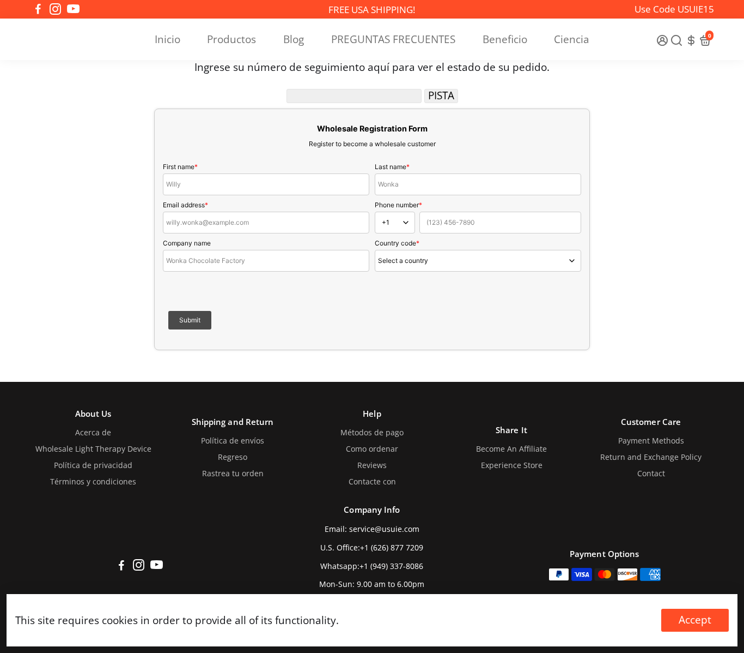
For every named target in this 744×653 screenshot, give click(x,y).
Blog (293, 39)
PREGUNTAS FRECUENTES (393, 39)
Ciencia (571, 39)
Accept (695, 620)
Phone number (398, 205)
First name (180, 167)
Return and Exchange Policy (651, 457)
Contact (651, 473)
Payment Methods (651, 441)
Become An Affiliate (511, 449)
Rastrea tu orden (233, 473)
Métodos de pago (372, 433)
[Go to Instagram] (55, 9)
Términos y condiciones (93, 482)
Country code (397, 243)
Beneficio (505, 39)
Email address (185, 205)
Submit (189, 320)
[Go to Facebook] (38, 9)
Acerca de (93, 433)
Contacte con (372, 482)
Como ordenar (372, 449)
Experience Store (511, 465)
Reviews (372, 465)
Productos (231, 39)
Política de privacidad (93, 465)
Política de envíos (232, 441)
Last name (392, 167)
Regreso (232, 457)
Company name (187, 243)
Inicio (167, 39)
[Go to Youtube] (73, 9)
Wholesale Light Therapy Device (93, 449)
